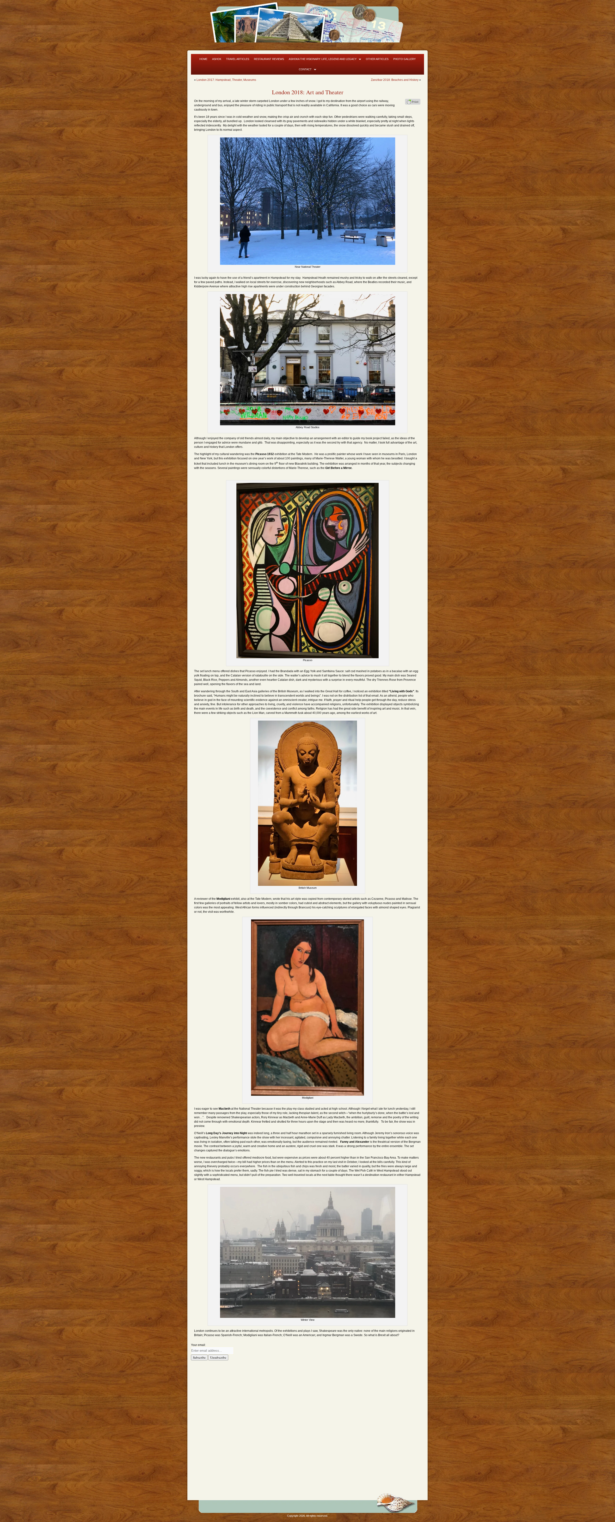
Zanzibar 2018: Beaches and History (394, 80)
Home (203, 59)
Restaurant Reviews (269, 59)
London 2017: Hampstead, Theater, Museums (226, 80)
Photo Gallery (404, 59)
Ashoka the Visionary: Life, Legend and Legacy (323, 59)
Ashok (216, 59)
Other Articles (377, 59)
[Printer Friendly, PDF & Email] (412, 101)
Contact (305, 69)
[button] (324, 59)
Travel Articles (237, 59)
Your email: (198, 1345)
